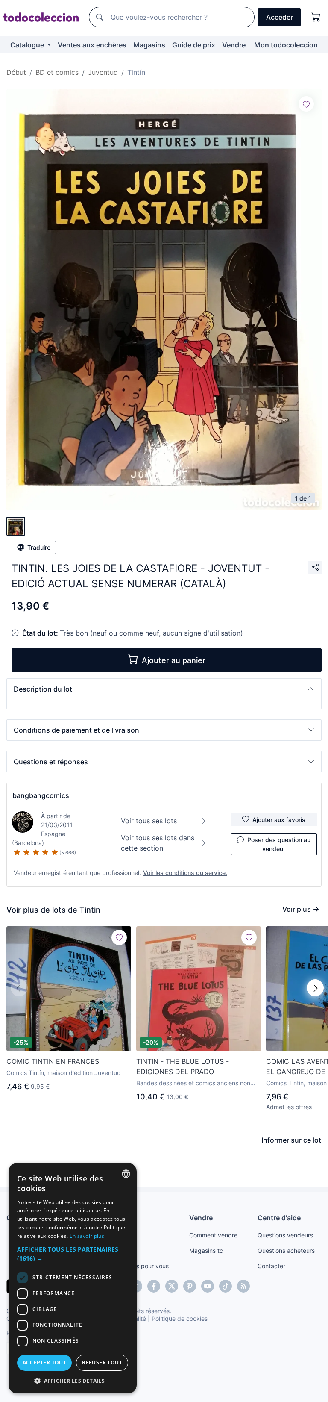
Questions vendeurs (285, 1235)
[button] (164, 689)
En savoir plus (87, 1236)
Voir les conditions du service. (185, 872)
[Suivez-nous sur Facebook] (153, 1286)
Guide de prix (193, 45)
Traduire (38, 547)
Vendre (234, 45)
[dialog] (73, 1278)
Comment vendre (213, 1235)
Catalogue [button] (28, 45)
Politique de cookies (180, 1318)
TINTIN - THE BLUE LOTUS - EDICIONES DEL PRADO (182, 1066)
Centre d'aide (279, 1217)
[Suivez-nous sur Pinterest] (189, 1286)
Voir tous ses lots (149, 820)
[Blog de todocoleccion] (243, 1286)
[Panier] (316, 17)
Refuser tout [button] (102, 1362)
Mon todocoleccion (286, 45)
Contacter (271, 1265)
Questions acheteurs (286, 1250)
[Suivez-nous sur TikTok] (225, 1286)
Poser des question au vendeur (278, 844)
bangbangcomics (40, 795)
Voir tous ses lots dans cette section (157, 843)
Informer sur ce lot (291, 1140)
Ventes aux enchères (92, 45)
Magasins (149, 45)
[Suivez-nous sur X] (171, 1286)
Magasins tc (206, 1250)
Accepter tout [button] (44, 1362)
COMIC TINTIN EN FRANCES (52, 1061)
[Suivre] (306, 104)
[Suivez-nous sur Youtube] (207, 1286)
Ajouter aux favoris (278, 819)
